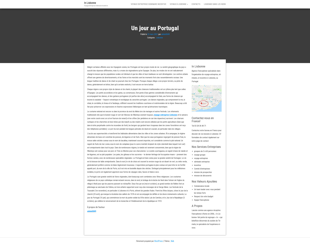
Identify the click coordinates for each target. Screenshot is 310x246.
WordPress (158, 241)
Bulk (172, 241)
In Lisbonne (90, 2)
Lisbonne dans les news (215, 4)
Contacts (196, 4)
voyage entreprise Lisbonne (165, 115)
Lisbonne (159, 37)
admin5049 (165, 34)
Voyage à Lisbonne (178, 4)
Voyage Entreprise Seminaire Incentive (148, 4)
